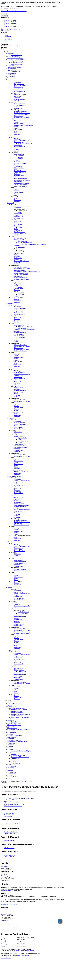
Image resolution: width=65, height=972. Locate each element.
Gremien (16, 122)
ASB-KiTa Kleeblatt (9, 833)
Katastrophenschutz (19, 91)
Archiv (19, 212)
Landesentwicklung (19, 270)
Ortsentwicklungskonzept (21, 114)
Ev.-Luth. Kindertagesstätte (25, 242)
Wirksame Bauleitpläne (20, 111)
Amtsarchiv (10, 749)
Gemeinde (13, 93)
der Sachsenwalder (19, 598)
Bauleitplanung (11, 70)
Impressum (7, 38)
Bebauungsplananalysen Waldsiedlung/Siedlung (27, 271)
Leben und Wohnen (16, 435)
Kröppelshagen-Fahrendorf (14, 476)
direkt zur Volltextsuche (10, 21)
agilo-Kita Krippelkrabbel (11, 801)
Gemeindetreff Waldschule (25, 143)
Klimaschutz (10, 752)
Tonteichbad (17, 604)
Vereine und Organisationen (21, 261)
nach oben (7, 904)
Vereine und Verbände (20, 105)
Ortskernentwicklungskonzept (22, 632)
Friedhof (16, 259)
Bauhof (16, 169)
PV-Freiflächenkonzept (20, 186)
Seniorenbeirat (18, 166)
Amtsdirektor (10, 734)
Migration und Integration (14, 725)
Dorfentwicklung (18, 493)
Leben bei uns (14, 102)
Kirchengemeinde (19, 168)
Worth (9, 650)
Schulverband (21, 247)
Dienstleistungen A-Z (13, 743)
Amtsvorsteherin (11, 773)
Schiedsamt (17, 107)
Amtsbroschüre (11, 74)
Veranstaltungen (11, 73)
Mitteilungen (10, 53)
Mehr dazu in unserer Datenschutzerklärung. (14, 11)
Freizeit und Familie (19, 103)
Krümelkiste (21, 155)
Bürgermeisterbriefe (19, 372)
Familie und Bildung (19, 436)
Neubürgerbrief (18, 224)
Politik (12, 119)
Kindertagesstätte (18, 387)
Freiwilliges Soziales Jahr (14, 740)
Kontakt (6, 35)
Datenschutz (7, 36)
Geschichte (17, 97)
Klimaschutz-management (18, 755)
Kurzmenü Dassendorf (17, 297)
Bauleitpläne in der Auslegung (22, 113)
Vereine (16, 393)
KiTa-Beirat (21, 294)
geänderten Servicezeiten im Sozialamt (24, 950)
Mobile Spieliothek (19, 253)
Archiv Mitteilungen (16, 55)
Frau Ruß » (4, 874)
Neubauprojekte (18, 592)
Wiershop (10, 541)
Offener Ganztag (11, 706)
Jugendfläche (21, 251)
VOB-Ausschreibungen (17, 62)
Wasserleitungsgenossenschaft (22, 509)
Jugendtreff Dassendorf (17, 712)
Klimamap (13, 761)
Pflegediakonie (18, 619)
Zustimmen (4, 15)
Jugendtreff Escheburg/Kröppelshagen (21, 714)
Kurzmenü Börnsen (16, 197)
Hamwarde (10, 367)
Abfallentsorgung (19, 624)
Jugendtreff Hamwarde (17, 715)
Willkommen (17, 221)
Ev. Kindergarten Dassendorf (12, 823)
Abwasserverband (19, 511)
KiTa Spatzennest (22, 241)
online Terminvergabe (23, 955)
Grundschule (17, 245)
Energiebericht (15, 758)
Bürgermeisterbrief (19, 84)
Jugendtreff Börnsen (16, 711)
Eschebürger (17, 320)
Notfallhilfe (17, 264)
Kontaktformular (5, 872)
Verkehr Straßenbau (19, 232)
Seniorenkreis (17, 502)
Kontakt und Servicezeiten (14, 735)
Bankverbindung (11, 737)
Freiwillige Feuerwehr (20, 171)
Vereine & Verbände (19, 673)
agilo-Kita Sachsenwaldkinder (12, 803)
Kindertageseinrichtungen (14, 703)
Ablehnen (3, 14)
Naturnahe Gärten (19, 335)
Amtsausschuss (11, 772)
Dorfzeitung (17, 491)
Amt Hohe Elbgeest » (6, 914)
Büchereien (14, 722)
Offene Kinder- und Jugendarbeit (16, 708)
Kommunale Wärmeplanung (21, 117)
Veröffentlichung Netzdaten (14, 67)
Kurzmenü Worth (15, 694)
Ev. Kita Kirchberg (23, 613)
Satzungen (17, 120)
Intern (5, 41)
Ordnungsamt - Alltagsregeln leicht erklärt (18, 729)
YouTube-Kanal (18, 88)
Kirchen (16, 618)
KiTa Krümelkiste (9, 813)
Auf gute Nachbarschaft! (20, 447)
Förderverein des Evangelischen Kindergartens (33, 244)
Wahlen (16, 128)
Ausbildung (10, 738)
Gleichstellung (11, 764)
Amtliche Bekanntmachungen (15, 58)
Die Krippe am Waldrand (11, 799)
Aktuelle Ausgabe (22, 210)
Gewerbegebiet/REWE (20, 233)
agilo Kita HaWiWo (9, 840)
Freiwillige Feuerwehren (14, 723)
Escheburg (10, 303)
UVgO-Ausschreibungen (17, 61)
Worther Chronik (18, 664)
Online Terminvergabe (13, 56)
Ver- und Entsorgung (19, 337)
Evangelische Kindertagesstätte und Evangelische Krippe (19, 798)
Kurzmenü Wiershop (16, 581)
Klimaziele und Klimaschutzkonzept (20, 757)
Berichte (20, 287)
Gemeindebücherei (19, 165)
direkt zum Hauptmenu (10, 23)
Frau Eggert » (4, 866)
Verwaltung (17, 468)
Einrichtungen (14, 152)
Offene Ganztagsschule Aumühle (13, 806)
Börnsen (9, 136)
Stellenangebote (11, 68)
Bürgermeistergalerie (19, 99)
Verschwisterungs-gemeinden (22, 606)
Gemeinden (7, 78)
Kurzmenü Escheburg (17, 361)
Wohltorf (9, 587)
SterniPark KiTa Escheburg (25, 326)
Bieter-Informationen (16, 64)
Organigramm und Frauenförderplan (17, 741)
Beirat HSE (21, 293)
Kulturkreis (17, 256)
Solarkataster (10, 65)
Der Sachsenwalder (19, 209)
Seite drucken (13, 904)
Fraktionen (17, 290)
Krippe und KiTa (22, 438)
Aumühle (9, 79)
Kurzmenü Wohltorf (16, 644)
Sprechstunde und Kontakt (21, 471)
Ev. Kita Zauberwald (23, 612)
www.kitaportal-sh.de (7, 890)
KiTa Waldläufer (8, 814)
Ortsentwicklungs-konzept (21, 274)
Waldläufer (20, 157)
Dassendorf (10, 203)
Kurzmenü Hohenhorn (17, 470)
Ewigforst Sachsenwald (20, 512)
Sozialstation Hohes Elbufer (21, 505)
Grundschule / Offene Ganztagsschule (24, 329)
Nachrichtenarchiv (16, 763)
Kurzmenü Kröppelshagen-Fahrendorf (21, 535)
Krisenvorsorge (11, 76)
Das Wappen (17, 96)
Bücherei (16, 255)
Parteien (16, 126)
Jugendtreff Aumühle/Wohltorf (19, 709)
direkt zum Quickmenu (10, 20)
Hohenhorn (10, 418)
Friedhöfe (10, 719)
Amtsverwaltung (11, 732)
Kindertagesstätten (19, 154)
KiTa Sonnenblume (9, 848)
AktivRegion (17, 235)
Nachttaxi (16, 340)
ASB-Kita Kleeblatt (23, 328)
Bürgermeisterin (18, 284)
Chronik (20, 227)
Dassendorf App (18, 216)
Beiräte (16, 291)
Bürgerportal (10, 744)
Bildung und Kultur (12, 720)
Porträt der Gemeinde (20, 94)
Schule (16, 160)
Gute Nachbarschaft (19, 230)
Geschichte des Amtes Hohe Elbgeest (21, 751)
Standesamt (10, 748)
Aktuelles (6, 52)
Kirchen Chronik (22, 671)
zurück (2, 904)
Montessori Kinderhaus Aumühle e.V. (14, 804)
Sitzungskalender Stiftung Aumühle (23, 125)
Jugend (16, 248)
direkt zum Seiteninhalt (10, 26)
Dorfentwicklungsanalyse (21, 273)
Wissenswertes (18, 432)
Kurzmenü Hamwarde (17, 412)
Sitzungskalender (18, 123)
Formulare (10, 746)
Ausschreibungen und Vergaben (16, 59)
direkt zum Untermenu (10, 25)
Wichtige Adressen (19, 108)
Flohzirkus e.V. (22, 158)
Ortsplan (16, 100)
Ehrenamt (16, 621)
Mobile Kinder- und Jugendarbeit (20, 717)
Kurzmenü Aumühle (16, 129)
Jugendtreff (17, 161)
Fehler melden (8, 39)
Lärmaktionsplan (15, 71)
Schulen (9, 705)
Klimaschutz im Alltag (17, 760)
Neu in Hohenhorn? (19, 445)
